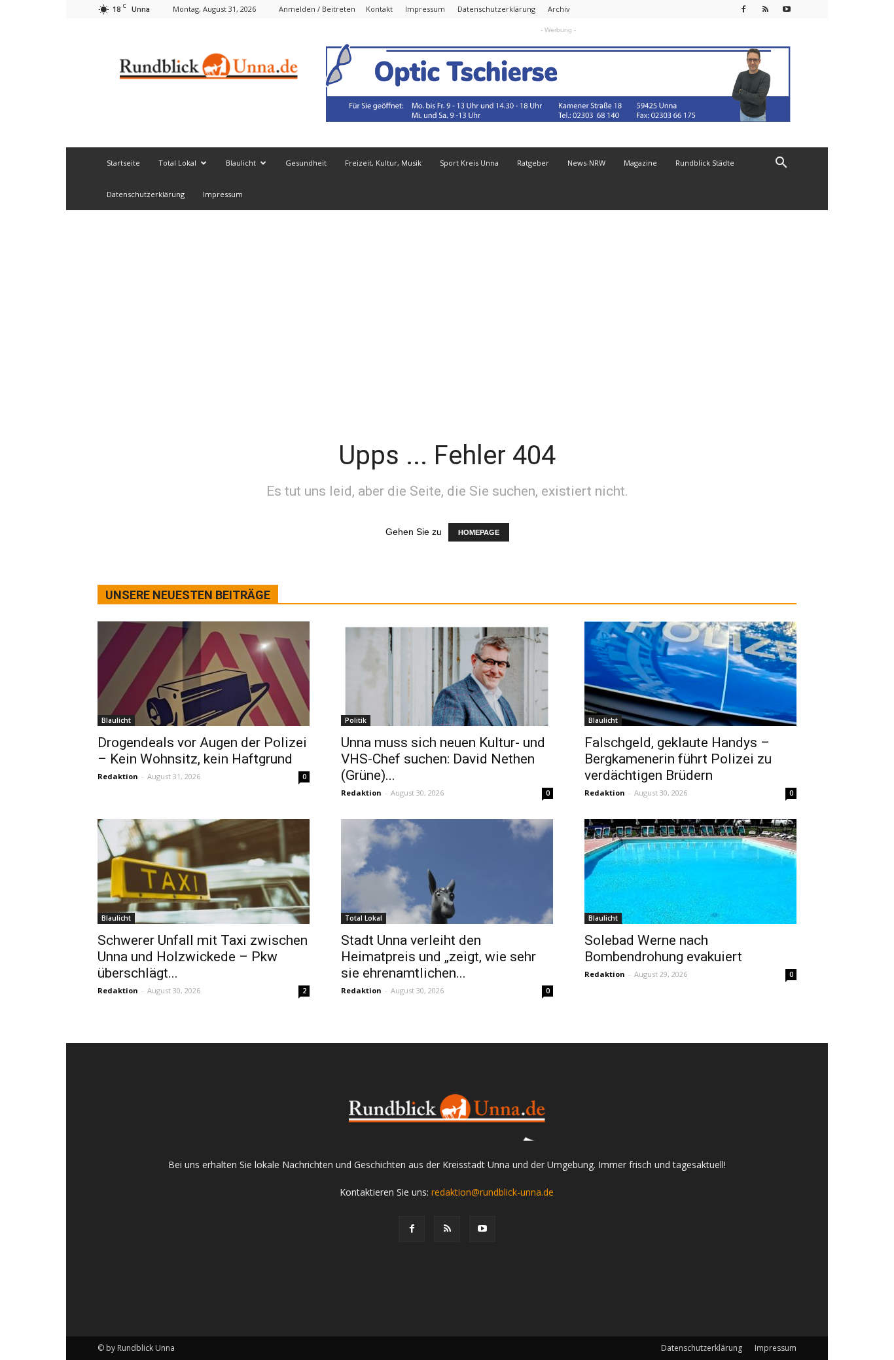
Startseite (123, 163)
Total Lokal (177, 163)
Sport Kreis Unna (469, 163)
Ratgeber (533, 163)
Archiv (559, 9)
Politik (356, 720)
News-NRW (586, 163)
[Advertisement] (447, 308)
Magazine (640, 163)
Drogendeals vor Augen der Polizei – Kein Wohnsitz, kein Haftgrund (202, 751)
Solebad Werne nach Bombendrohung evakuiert (663, 948)
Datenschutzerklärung (496, 9)
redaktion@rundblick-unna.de (492, 1192)
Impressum (425, 9)
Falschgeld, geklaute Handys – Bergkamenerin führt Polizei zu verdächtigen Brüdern (678, 759)
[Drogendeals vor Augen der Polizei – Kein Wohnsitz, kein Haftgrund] (204, 673)
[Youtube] (786, 9)
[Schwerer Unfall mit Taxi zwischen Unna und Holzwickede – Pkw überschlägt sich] (204, 871)
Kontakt (379, 9)
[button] (780, 164)
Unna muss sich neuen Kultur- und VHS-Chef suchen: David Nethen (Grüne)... (443, 759)
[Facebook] (743, 9)
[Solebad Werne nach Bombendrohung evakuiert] (690, 871)
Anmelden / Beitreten (317, 9)
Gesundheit (306, 163)
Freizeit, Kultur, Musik (383, 163)
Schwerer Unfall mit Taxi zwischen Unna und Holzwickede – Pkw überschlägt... (203, 956)
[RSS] (765, 9)
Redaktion (118, 776)
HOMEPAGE (478, 532)
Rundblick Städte (704, 163)
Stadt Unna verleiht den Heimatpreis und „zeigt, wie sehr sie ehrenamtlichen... (438, 956)
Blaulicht (241, 163)
